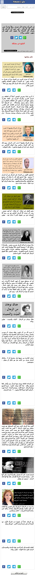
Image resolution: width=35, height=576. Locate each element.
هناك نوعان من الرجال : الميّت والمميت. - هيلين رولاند (18, 320)
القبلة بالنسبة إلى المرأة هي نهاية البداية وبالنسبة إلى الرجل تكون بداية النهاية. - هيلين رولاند (18, 548)
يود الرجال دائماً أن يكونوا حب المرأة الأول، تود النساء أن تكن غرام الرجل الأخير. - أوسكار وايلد (18, 523)
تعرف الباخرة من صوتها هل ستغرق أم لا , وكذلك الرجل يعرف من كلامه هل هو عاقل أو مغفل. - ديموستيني (18, 360)
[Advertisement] (17, 18)
